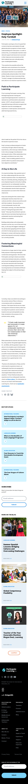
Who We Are (5, 731)
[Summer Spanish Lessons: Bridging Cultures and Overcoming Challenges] (14, 527)
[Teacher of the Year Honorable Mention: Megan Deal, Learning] (14, 615)
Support (18, 739)
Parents (18, 708)
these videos (11, 379)
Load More (14, 653)
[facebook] (5, 677)
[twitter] (2, 677)
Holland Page (16, 39)
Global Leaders (6, 707)
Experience (19, 736)
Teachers (19, 705)
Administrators (20, 711)
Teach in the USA (20, 729)
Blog (17, 714)
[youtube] (15, 677)
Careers (4, 735)
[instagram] (8, 677)
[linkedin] (11, 677)
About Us (5, 728)
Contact (4, 741)
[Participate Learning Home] (8, 3)
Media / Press (6, 738)
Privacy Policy (6, 754)
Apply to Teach (20, 733)
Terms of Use (18, 754)
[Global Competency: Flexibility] (14, 573)
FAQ (17, 747)
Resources (19, 702)
